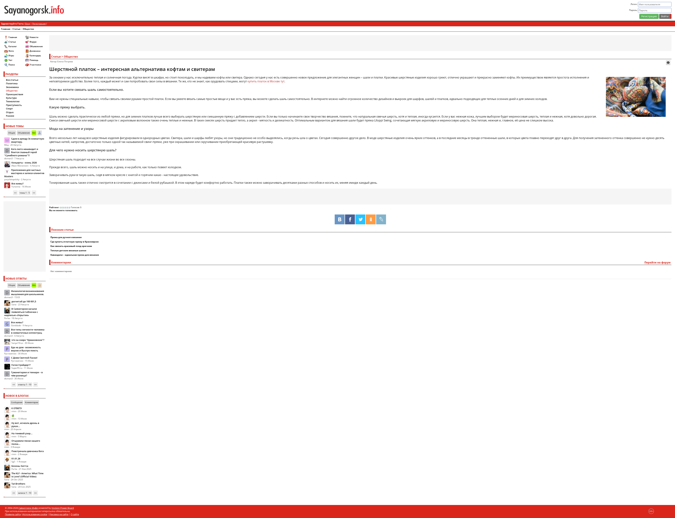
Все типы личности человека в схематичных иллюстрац (27, 331)
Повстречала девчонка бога (27, 451)
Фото (11, 50)
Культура (11, 97)
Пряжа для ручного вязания (66, 237)
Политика (12, 83)
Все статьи (12, 79)
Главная (5, 28)
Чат (10, 60)
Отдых (10, 112)
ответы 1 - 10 (24, 384)
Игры (11, 55)
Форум (33, 41)
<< (15, 192)
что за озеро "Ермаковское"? (27, 340)
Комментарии (31, 402)
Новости (34, 37)
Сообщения (16, 402)
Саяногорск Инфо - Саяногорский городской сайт (114, 10)
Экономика (12, 87)
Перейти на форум (657, 262)
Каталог (12, 46)
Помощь (34, 60)
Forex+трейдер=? (21, 365)
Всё (34, 132)
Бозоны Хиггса (19, 466)
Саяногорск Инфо (28, 508)
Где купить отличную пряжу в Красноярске (74, 241)
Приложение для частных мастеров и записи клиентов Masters (24, 173)
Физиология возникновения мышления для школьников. (27, 292)
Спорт (9, 108)
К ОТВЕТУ (16, 408)
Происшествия (14, 94)
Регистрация (649, 16)
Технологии (13, 101)
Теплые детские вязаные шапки (68, 250)
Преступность (14, 105)
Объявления (36, 46)
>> (34, 192)
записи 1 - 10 (24, 492)
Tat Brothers (18, 483)
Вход (27, 23)
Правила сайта (13, 514)
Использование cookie (34, 514)
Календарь (35, 55)
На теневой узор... (22, 433)
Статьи (16, 28)
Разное (10, 115)
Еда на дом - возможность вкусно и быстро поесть (26, 349)
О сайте (75, 514)
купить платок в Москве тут (266, 81)
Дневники (35, 50)
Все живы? (17, 183)
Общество (28, 28)
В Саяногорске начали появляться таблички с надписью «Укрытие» (21, 312)
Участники (35, 64)
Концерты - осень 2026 (24, 162)
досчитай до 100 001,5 (23, 301)
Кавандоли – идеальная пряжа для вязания (74, 254)
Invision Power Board (63, 508)
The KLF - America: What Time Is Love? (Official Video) (27, 475)
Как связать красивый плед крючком (71, 246)
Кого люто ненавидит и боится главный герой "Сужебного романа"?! (21, 152)
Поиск (11, 64)
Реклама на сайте (58, 514)
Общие (11, 132)
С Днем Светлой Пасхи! (24, 357)
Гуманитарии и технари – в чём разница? (27, 374)
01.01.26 (15, 458)
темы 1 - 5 (25, 192)
